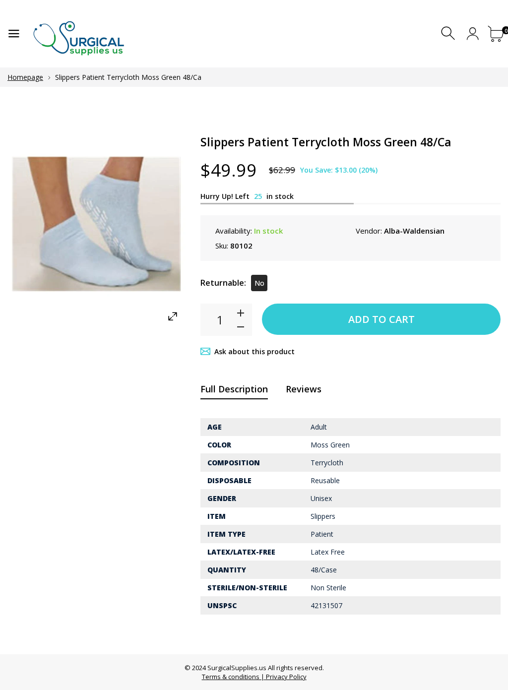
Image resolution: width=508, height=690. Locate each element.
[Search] (449, 33)
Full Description (234, 389)
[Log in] (472, 33)
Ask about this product (254, 351)
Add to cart (381, 319)
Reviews (303, 389)
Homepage (25, 77)
